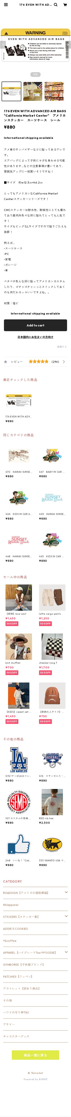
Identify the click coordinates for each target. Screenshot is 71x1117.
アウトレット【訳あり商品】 (22, 988)
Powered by (31, 1079)
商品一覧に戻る (35, 1055)
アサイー (9, 1024)
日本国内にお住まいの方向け (35, 337)
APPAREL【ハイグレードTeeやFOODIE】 (30, 952)
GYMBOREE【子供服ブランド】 (24, 964)
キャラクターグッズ (16, 1036)
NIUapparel (11, 905)
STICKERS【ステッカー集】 (21, 917)
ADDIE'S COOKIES (15, 929)
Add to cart (35, 325)
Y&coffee (9, 940)
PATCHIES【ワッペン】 (18, 976)
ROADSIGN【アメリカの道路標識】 (26, 893)
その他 (7, 1000)
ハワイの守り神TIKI (16, 1012)
